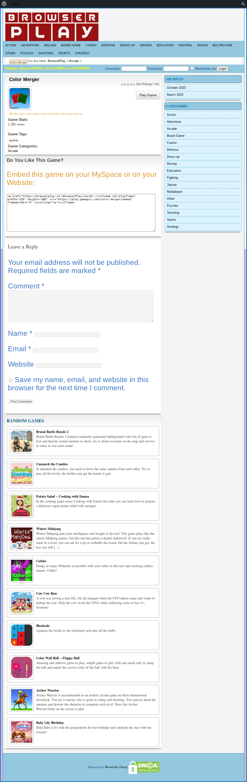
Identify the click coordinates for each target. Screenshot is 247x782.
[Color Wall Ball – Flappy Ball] (22, 667)
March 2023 (175, 94)
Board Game (71, 45)
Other (10, 53)
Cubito (41, 560)
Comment (26, 286)
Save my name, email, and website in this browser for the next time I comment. (78, 384)
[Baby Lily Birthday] (22, 732)
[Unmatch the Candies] (22, 473)
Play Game (148, 95)
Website (21, 364)
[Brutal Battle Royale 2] (22, 441)
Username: (113, 68)
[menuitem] (4, 4)
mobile (13, 140)
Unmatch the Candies (52, 463)
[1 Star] (122, 84)
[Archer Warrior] (22, 700)
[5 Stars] (133, 84)
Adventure (30, 45)
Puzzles (26, 53)
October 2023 (176, 87)
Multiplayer (222, 45)
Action (10, 45)
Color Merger (24, 79)
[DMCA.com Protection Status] (143, 767)
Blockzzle (43, 625)
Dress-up (127, 45)
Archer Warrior (47, 690)
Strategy (82, 53)
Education (165, 45)
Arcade (50, 45)
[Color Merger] (20, 97)
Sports (64, 53)
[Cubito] (22, 570)
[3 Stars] (128, 84)
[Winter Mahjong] (22, 538)
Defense (108, 45)
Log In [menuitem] (14, 4)
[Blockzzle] (22, 635)
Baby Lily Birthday (50, 722)
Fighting (185, 45)
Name (20, 333)
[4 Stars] (131, 84)
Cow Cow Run (46, 593)
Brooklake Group (116, 767)
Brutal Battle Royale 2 (52, 431)
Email (19, 349)
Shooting (45, 53)
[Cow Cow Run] (22, 603)
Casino (90, 45)
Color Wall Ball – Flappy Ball (58, 657)
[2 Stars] (125, 84)
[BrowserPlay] (51, 27)
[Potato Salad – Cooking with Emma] (22, 506)
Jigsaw (202, 45)
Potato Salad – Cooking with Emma (62, 496)
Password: (155, 68)
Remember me (205, 68)
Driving (146, 45)
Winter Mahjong (48, 528)
